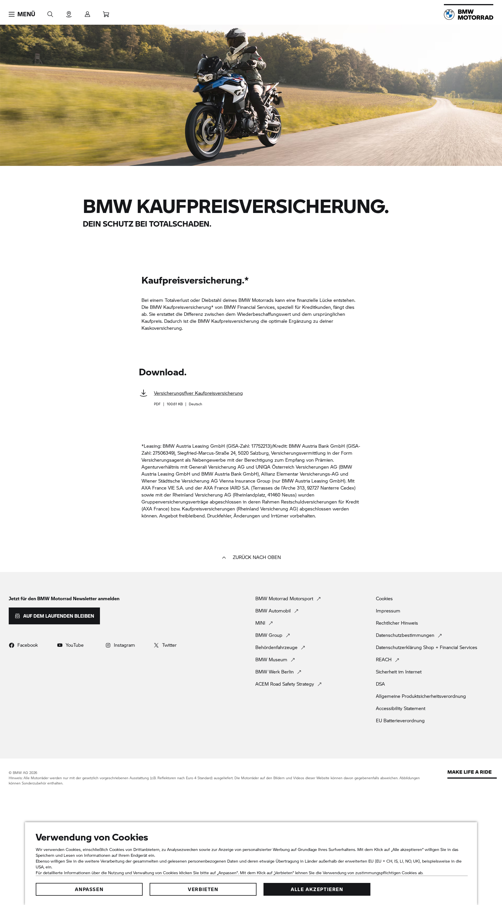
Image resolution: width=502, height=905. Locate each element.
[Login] (87, 12)
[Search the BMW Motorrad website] (50, 12)
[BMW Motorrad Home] (468, 14)
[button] (22, 14)
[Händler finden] (68, 12)
